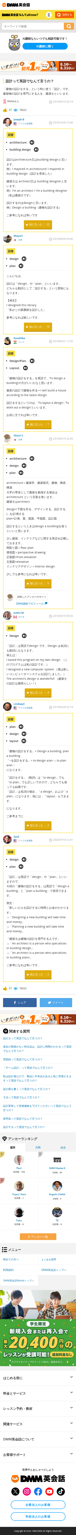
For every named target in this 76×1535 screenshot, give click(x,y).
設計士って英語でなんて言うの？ (23, 1038)
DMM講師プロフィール (30, 603)
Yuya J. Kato (19, 1194)
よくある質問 (48, 1259)
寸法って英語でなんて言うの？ (21, 1097)
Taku (19, 1220)
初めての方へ (11, 1259)
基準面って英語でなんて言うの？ (23, 1118)
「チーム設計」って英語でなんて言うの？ (28, 1067)
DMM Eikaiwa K (57, 1168)
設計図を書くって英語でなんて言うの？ (26, 1089)
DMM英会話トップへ (53, 1270)
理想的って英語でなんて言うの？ (23, 1059)
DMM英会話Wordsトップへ (18, 1280)
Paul (18, 1168)
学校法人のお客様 (38, 1516)
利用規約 (8, 1270)
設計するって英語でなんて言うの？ (24, 1127)
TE (57, 1220)
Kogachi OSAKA (57, 1194)
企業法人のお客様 (38, 1505)
